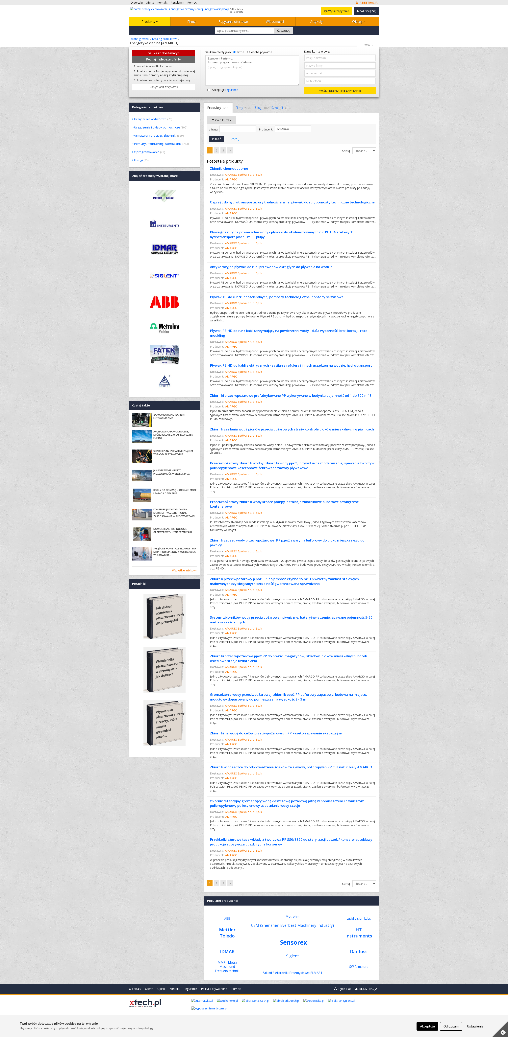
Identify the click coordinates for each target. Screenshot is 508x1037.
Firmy (191, 21)
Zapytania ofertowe (233, 21)
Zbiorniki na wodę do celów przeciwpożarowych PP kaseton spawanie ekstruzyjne (276, 733)
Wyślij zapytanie (338, 11)
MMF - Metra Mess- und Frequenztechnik (227, 966)
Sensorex (293, 942)
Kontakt (174, 989)
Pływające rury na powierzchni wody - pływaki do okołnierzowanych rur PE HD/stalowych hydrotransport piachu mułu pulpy (281, 234)
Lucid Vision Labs (358, 918)
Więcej (357, 21)
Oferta (149, 989)
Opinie (161, 989)
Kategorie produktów (147, 107)
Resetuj (234, 139)
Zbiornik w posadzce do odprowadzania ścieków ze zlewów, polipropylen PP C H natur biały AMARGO (291, 767)
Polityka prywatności (214, 989)
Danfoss (359, 951)
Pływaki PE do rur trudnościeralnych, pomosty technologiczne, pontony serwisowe (276, 297)
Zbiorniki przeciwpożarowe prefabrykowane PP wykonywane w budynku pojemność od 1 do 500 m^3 (290, 395)
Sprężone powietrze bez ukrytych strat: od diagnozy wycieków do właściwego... (174, 552)
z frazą (213, 129)
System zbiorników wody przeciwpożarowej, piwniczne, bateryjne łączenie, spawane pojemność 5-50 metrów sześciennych (291, 619)
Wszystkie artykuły (184, 570)
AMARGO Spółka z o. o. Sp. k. (244, 174)
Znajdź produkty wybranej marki (155, 176)
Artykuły (316, 21)
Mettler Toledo (227, 933)
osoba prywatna (261, 52)
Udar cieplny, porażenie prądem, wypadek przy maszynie (173, 452)
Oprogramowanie (146, 152)
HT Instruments (358, 933)
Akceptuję (225, 90)
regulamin (231, 90)
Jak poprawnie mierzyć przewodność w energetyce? (171, 472)
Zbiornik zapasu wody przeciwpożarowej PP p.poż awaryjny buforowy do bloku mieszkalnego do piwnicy (287, 542)
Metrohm (292, 916)
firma (240, 52)
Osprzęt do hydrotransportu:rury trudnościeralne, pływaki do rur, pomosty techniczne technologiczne (292, 202)
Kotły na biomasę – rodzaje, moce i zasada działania (174, 491)
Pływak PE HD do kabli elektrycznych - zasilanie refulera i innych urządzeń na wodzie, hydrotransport (291, 365)
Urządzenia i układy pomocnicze (157, 127)
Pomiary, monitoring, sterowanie (158, 144)
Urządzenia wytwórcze (150, 119)
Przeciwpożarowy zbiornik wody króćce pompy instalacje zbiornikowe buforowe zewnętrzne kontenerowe (284, 504)
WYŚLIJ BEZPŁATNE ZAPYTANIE (340, 90)
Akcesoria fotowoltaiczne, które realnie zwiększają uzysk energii (173, 435)
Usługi (261, 107)
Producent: (266, 129)
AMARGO (231, 179)
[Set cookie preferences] (500, 1029)
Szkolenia (281, 107)
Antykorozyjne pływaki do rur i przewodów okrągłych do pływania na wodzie (271, 267)
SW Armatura (358, 967)
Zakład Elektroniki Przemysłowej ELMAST (292, 973)
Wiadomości (275, 21)
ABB (227, 918)
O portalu (135, 989)
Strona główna (139, 39)
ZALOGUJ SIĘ (367, 11)
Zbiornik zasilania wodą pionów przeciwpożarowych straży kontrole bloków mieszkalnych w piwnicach (292, 429)
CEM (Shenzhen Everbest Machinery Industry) (292, 925)
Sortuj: (346, 151)
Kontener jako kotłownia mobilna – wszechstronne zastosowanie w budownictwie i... (175, 513)
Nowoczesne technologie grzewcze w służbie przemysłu (172, 530)
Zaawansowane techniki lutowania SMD (169, 416)
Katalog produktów (164, 39)
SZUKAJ (285, 31)
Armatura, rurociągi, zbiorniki (155, 135)
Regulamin (190, 989)
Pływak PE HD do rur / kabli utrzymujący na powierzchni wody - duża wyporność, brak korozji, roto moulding (289, 333)
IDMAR (227, 951)
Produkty (148, 21)
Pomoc (236, 989)
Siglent (292, 955)
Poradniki (139, 584)
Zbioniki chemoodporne (229, 168)
